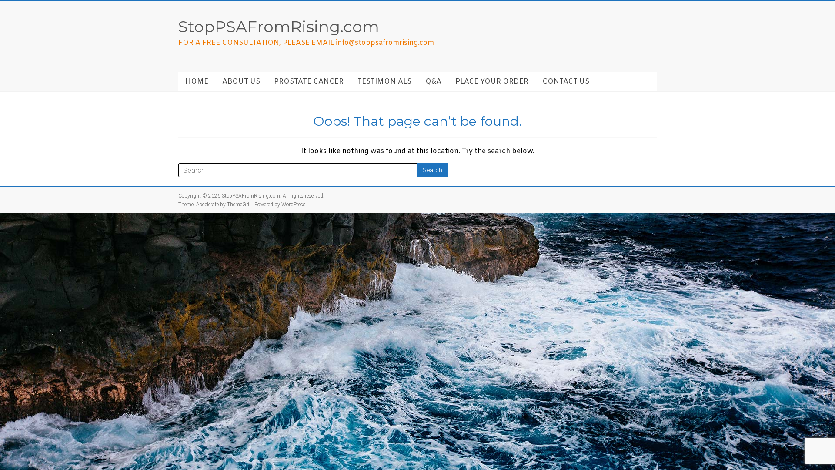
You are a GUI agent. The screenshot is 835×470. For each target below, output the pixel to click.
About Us (241, 81)
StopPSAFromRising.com (278, 26)
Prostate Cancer (309, 81)
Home (196, 81)
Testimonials (384, 81)
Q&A (433, 81)
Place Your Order (491, 81)
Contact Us (565, 81)
